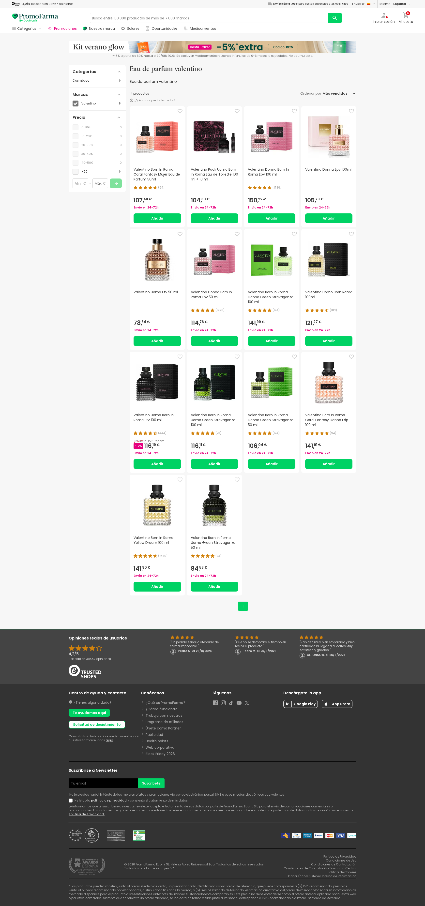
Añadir (157, 218)
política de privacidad (109, 800)
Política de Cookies (342, 872)
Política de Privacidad (87, 814)
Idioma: (392, 4)
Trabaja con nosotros (164, 715)
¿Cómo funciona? (161, 709)
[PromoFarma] (35, 18)
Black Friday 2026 (160, 753)
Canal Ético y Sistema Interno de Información (322, 876)
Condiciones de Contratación (333, 864)
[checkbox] (97, 172)
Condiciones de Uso (341, 860)
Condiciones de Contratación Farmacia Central (320, 868)
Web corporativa (160, 747)
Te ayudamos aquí (89, 712)
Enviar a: (358, 4)
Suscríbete (151, 783)
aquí (109, 740)
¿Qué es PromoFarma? (165, 702)
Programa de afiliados (164, 721)
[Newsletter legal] (72, 800)
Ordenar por (310, 93)
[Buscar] (335, 18)
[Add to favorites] (180, 111)
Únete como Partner (163, 728)
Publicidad (154, 734)
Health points (157, 741)
